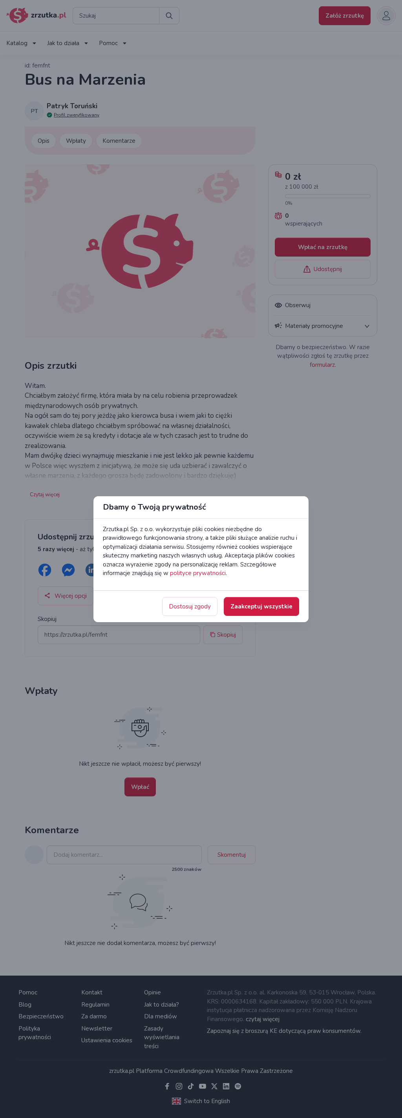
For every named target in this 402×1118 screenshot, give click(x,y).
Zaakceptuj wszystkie (261, 606)
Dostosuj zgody (190, 606)
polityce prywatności (198, 573)
